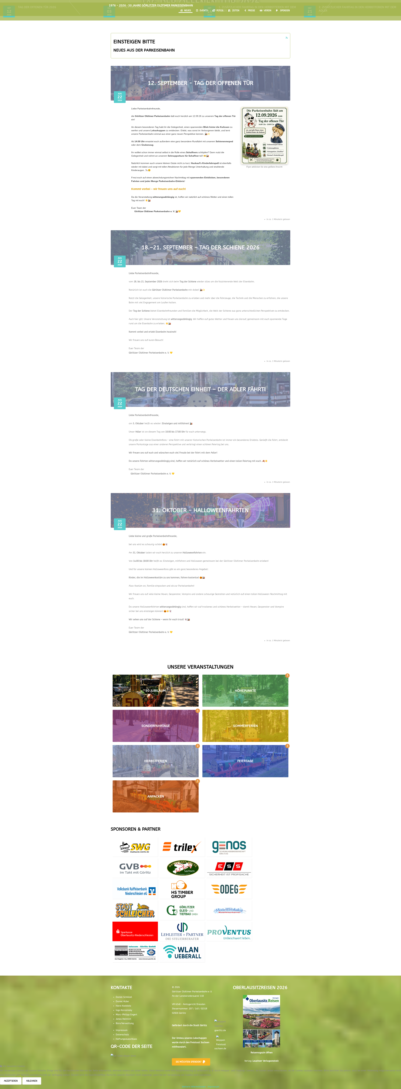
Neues (187, 10)
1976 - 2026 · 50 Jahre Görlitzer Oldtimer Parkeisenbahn (151, 5)
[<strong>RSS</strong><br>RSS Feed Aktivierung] (287, 37)
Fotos (219, 10)
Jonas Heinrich (123, 1019)
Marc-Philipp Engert (126, 1014)
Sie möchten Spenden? (188, 1062)
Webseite (135, 854)
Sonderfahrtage (155, 726)
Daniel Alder (122, 1001)
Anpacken (155, 796)
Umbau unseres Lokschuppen (191, 1038)
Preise (251, 10)
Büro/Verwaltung (125, 1023)
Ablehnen (31, 1081)
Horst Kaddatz (123, 1006)
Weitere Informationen (194, 1086)
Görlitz (203, 1025)
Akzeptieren (11, 1081)
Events (204, 10)
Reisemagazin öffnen (262, 1052)
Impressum (122, 1030)
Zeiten (235, 10)
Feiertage (245, 761)
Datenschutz (122, 1034)
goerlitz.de (220, 1030)
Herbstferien (155, 761)
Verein (267, 10)
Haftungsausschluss (126, 1039)
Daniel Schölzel (124, 997)
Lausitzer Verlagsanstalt (266, 1061)
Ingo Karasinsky (124, 1010)
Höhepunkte (245, 691)
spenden (285, 10)
